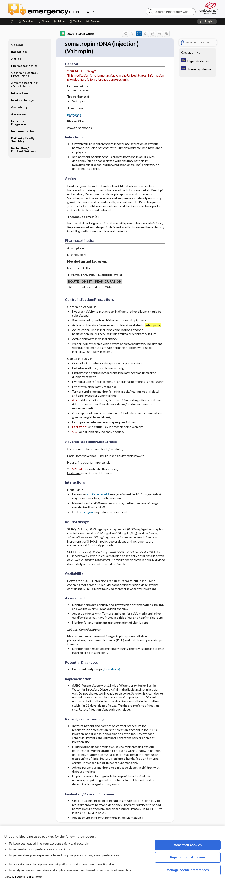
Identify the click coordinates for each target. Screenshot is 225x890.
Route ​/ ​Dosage (22, 100)
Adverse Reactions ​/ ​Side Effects (25, 84)
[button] (93, 21)
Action (16, 59)
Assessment (20, 114)
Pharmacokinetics (24, 66)
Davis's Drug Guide (80, 34)
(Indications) (111, 669)
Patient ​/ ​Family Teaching (22, 139)
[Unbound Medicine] (208, 8)
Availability (19, 107)
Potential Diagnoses (19, 122)
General (17, 45)
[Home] (11, 21)
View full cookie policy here (23, 876)
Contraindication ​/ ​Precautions (25, 74)
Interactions (20, 93)
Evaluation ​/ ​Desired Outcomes (25, 149)
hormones (74, 114)
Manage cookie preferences (188, 870)
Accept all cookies (188, 845)
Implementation (23, 131)
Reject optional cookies (188, 857)
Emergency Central (63, 8)
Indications (19, 52)
